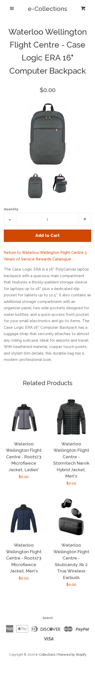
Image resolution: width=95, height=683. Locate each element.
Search (48, 618)
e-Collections (47, 9)
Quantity (11, 209)
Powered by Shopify (72, 654)
